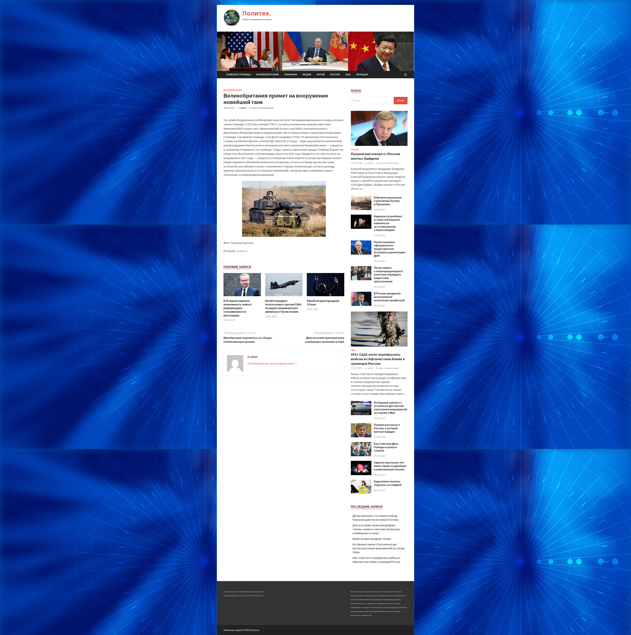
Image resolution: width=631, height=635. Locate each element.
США (348, 74)
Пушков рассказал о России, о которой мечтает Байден (387, 428)
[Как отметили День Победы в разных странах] (361, 455)
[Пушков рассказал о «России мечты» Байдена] (379, 146)
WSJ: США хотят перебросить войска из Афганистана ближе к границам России (378, 358)
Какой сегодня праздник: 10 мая (371, 538)
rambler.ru (242, 250)
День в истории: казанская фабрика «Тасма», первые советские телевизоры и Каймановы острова (376, 529)
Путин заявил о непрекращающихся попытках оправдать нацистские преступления (388, 274)
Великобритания (267, 74)
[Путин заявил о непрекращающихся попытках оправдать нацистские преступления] (361, 279)
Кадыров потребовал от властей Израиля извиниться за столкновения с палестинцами (388, 223)
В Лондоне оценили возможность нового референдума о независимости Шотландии (237, 308)
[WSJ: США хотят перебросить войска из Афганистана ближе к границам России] (379, 347)
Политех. (256, 13)
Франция (362, 74)
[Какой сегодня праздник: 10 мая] (325, 297)
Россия (335, 74)
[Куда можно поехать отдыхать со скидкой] (361, 492)
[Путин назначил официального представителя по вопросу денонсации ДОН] (361, 253)
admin (243, 108)
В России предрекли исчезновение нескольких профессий (389, 297)
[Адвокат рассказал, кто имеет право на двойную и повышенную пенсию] (361, 474)
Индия (307, 74)
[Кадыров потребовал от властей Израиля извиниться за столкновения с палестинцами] (361, 227)
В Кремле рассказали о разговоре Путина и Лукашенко (388, 201)
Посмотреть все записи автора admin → (272, 363)
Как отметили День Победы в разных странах (386, 447)
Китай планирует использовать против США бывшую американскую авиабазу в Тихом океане (283, 306)
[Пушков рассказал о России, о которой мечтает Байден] (361, 436)
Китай (321, 74)
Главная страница (238, 74)
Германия (290, 74)
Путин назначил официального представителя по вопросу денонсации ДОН (389, 248)
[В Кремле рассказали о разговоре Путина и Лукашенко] (361, 209)
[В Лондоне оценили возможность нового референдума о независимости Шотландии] (242, 297)
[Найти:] (379, 100)
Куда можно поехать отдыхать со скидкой (387, 483)
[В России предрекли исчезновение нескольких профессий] (361, 304)
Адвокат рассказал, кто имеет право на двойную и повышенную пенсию (390, 466)
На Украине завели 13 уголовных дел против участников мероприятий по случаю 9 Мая (390, 407)
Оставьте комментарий (261, 108)
